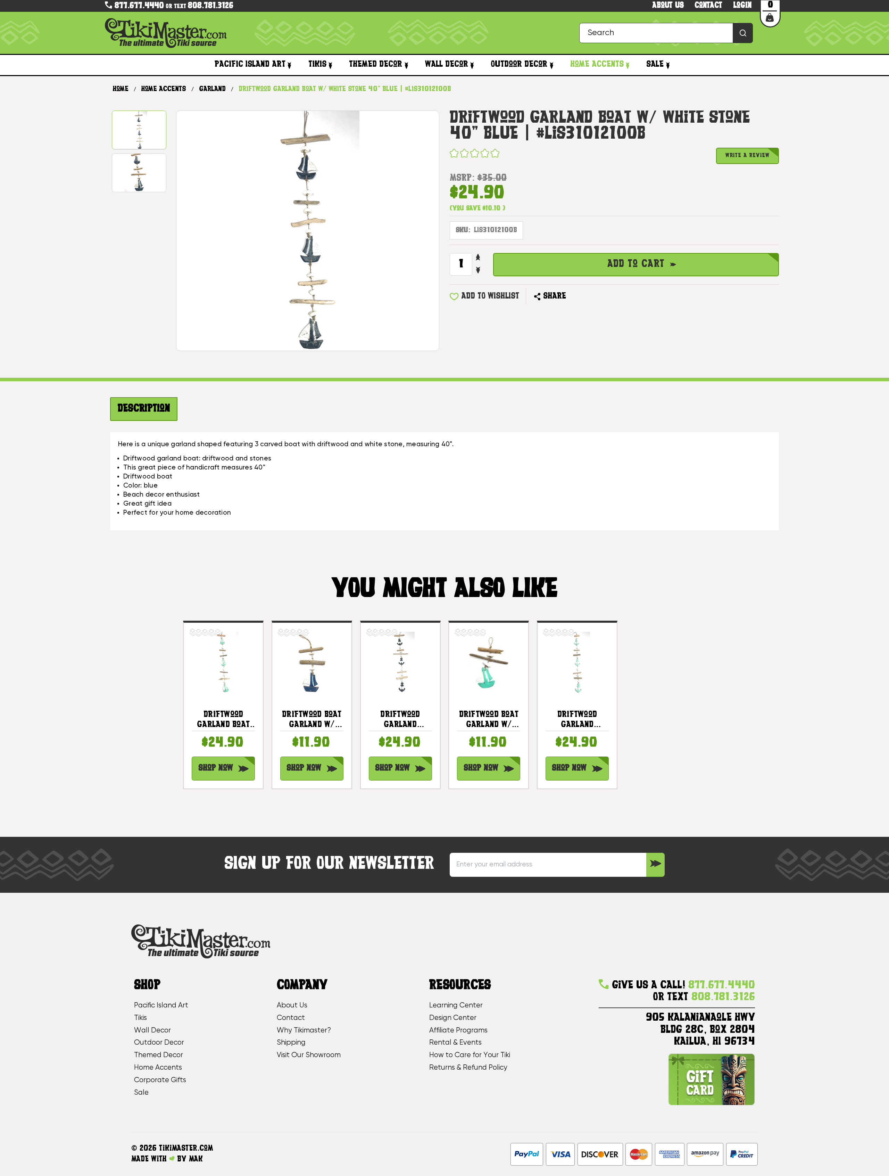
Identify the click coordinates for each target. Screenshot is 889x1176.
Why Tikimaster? (304, 1030)
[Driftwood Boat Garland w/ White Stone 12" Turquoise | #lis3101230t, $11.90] (488, 662)
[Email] (576, 296)
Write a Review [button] (747, 155)
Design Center (452, 1018)
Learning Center (456, 1005)
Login (742, 5)
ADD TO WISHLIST (490, 296)
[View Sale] (668, 65)
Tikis (317, 64)
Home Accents (597, 64)
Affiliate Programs (458, 1030)
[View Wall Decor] (472, 65)
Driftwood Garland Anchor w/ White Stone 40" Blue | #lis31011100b (400, 720)
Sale (655, 64)
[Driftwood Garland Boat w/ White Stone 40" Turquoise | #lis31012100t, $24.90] (223, 662)
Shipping (291, 1042)
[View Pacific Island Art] (289, 65)
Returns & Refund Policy (468, 1067)
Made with (150, 1159)
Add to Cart (636, 264)
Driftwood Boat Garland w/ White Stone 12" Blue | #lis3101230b (312, 720)
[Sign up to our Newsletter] (655, 865)
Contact (708, 5)
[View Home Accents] (628, 65)
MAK (196, 1159)
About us (668, 5)
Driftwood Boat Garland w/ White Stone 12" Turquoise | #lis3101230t (489, 720)
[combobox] (666, 33)
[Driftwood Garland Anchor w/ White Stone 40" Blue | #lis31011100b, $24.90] (400, 662)
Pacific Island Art (250, 64)
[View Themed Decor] (406, 65)
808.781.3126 (210, 6)
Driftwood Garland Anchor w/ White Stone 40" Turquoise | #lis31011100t (577, 720)
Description (144, 409)
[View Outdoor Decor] (551, 65)
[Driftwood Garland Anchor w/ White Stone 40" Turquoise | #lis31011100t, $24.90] (577, 662)
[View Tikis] (330, 65)
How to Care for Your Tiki (469, 1055)
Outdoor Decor (519, 64)
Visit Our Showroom (309, 1055)
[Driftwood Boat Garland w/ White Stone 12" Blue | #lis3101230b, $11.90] (311, 662)
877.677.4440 (138, 6)
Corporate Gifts (160, 1080)
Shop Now (215, 768)
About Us (292, 1005)
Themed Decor (375, 64)
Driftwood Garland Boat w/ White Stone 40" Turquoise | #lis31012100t (223, 720)
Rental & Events (455, 1042)
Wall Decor (446, 64)
